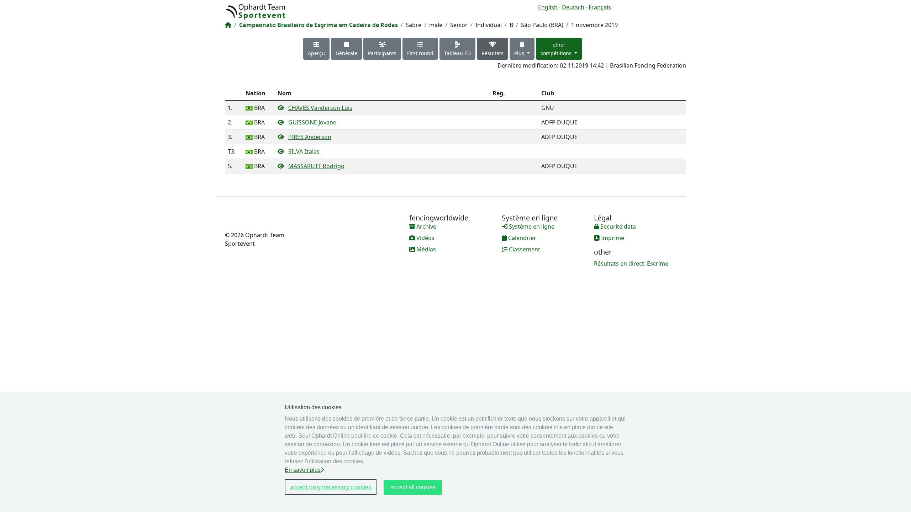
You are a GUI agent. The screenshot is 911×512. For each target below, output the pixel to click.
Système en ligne (530, 226)
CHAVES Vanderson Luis (320, 108)
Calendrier (521, 238)
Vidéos (425, 238)
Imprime (612, 238)
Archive (425, 226)
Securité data (617, 226)
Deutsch (573, 7)
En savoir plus (303, 470)
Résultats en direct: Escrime (631, 263)
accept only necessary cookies (330, 487)
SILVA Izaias (304, 151)
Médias (425, 249)
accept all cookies (413, 487)
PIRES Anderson (309, 137)
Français (600, 7)
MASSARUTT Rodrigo (316, 166)
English (548, 7)
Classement (523, 249)
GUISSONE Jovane (312, 122)
